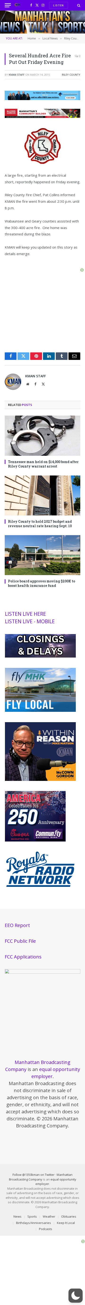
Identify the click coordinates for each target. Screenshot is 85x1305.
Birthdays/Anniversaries (33, 1223)
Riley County (71, 74)
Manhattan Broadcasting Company (41, 1177)
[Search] (78, 5)
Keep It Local (66, 1223)
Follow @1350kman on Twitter (34, 1175)
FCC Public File (20, 941)
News (17, 1216)
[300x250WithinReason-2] (40, 780)
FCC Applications (23, 957)
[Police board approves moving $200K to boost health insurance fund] (42, 555)
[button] (75, 1296)
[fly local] (40, 711)
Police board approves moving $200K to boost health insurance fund (41, 583)
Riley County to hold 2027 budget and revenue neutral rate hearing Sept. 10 (40, 523)
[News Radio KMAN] (17, 5)
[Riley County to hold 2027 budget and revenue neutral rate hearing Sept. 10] (42, 495)
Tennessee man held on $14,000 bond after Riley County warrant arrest (43, 464)
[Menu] (8, 5)
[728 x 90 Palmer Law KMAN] (42, 98)
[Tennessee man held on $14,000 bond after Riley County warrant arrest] (42, 436)
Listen (58, 5)
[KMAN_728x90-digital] (42, 116)
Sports (32, 1216)
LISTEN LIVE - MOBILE (30, 621)
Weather (49, 1216)
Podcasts (45, 1229)
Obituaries (68, 1216)
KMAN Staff (17, 74)
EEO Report (17, 925)
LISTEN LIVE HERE (25, 614)
